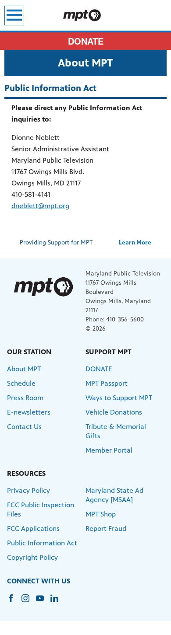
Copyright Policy (32, 557)
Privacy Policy (28, 490)
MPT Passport (107, 383)
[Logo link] (43, 287)
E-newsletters (28, 412)
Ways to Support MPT (119, 398)
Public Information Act (42, 543)
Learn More (135, 242)
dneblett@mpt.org (40, 206)
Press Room (25, 398)
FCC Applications (33, 528)
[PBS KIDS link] (85, 15)
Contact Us (24, 426)
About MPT (24, 369)
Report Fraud (106, 528)
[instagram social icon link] (28, 602)
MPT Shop (101, 514)
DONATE (85, 41)
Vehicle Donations (114, 412)
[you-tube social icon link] (43, 602)
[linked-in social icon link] (57, 602)
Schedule (21, 383)
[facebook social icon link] (14, 602)
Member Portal (109, 450)
